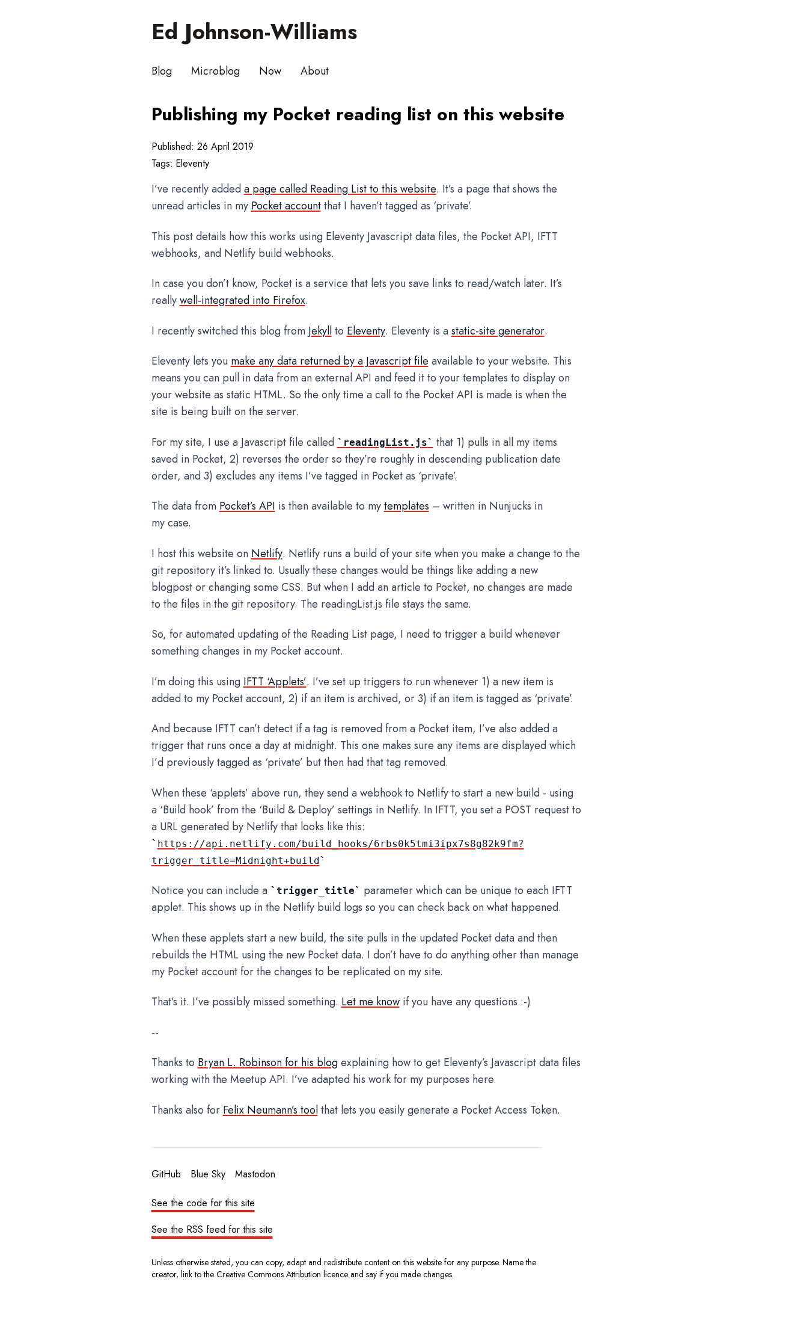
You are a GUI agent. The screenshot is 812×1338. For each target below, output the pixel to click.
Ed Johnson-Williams (254, 31)
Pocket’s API (247, 506)
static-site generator (498, 331)
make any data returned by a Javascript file (330, 361)
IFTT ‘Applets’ (275, 681)
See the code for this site (203, 1203)
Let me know (370, 1002)
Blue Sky (208, 1174)
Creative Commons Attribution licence (282, 1274)
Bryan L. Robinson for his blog (268, 1062)
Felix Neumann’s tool (270, 1110)
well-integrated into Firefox (242, 300)
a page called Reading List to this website (340, 189)
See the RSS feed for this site (212, 1229)
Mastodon (255, 1174)
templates (406, 506)
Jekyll (320, 331)
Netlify (266, 553)
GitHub (166, 1174)
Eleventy (192, 163)
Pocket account (286, 206)
